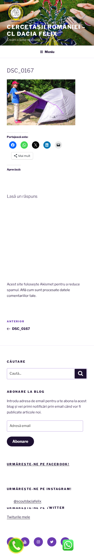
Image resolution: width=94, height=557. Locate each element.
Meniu (49, 52)
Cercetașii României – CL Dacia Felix (46, 30)
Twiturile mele (18, 517)
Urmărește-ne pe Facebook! (38, 464)
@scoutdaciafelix (27, 501)
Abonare (20, 441)
